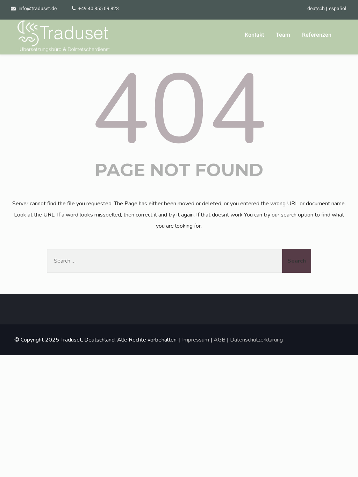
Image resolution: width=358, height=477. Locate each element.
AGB (219, 340)
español (337, 8)
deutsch (316, 8)
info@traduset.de (38, 8)
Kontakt (254, 34)
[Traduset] (64, 37)
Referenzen (316, 34)
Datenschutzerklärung (256, 340)
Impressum (195, 340)
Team (283, 34)
